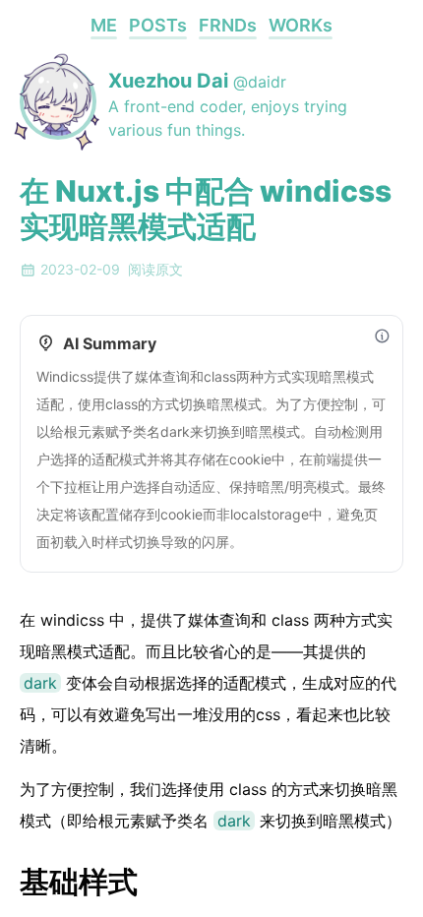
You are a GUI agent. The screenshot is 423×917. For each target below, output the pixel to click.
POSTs (158, 25)
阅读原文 (155, 269)
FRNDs (228, 25)
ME (104, 25)
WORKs (300, 25)
